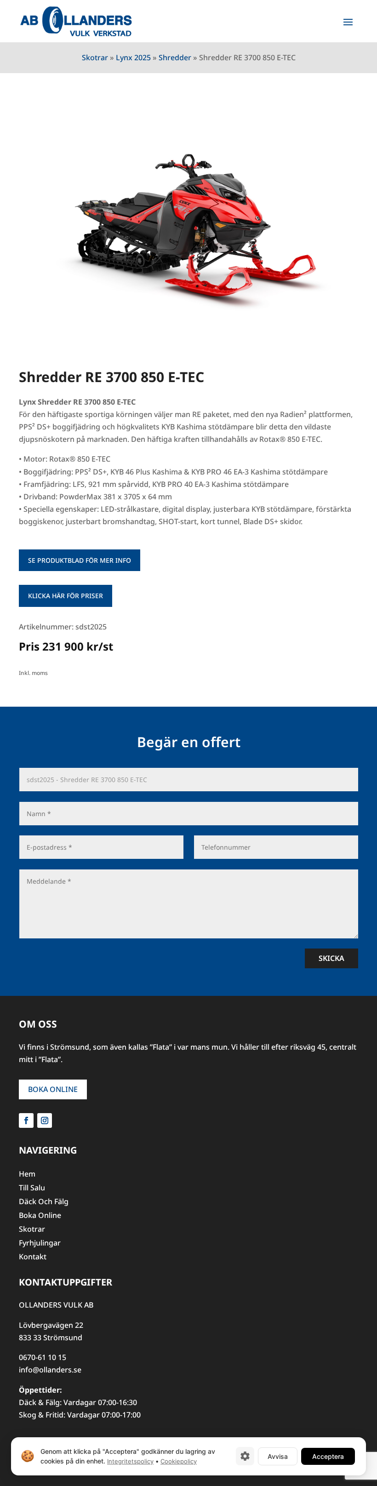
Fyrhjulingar (40, 1244)
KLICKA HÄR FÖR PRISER (65, 595)
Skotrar (95, 57)
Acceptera (328, 1456)
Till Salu (32, 1188)
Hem (27, 1175)
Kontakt (32, 1257)
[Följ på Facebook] (26, 1120)
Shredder (175, 57)
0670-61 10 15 (42, 1357)
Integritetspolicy (130, 1461)
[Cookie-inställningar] (245, 1456)
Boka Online (53, 1089)
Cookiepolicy (178, 1461)
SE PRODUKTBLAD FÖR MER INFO (79, 560)
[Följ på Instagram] (44, 1120)
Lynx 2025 (133, 57)
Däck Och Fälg (44, 1202)
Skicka (331, 958)
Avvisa (278, 1456)
